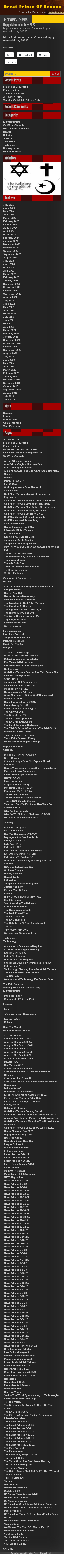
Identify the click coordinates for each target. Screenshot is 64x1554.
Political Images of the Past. (19, 1355)
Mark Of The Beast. (14, 1170)
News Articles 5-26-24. (16, 1276)
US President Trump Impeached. (22, 1520)
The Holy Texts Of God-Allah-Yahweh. (25, 923)
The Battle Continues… (17, 794)
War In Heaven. (12, 626)
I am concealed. (12, 631)
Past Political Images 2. (17, 1352)
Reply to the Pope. (13, 746)
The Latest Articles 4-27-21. (19, 1431)
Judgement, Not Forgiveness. (20, 543)
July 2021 (8, 317)
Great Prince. (11, 678)
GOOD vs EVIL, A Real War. (19, 867)
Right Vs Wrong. (13, 1392)
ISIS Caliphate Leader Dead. (19, 536)
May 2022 (8, 307)
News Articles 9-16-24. (16, 1332)
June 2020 (9, 360)
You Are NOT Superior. (16, 1537)
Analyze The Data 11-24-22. (19, 1045)
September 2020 (12, 350)
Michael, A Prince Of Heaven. (20, 599)
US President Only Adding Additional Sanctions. (31, 1504)
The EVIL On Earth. (14, 916)
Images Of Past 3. (14, 1144)
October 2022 (10, 290)
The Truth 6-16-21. (14, 1458)
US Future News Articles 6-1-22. (21, 1494)
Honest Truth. (11, 877)
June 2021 (9, 320)
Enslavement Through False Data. (23, 1098)
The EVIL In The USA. (16, 1411)
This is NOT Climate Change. (20, 801)
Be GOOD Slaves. (13, 830)
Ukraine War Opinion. (16, 1487)
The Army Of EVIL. (14, 711)
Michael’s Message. (14, 640)
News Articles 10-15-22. (17, 1197)
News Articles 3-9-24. (15, 1253)
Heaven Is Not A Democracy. (19, 596)
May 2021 (8, 323)
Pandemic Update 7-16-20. (18, 787)
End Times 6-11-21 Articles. (19, 662)
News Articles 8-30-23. (16, 1319)
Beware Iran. (11, 1061)
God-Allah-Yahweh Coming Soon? (23, 1111)
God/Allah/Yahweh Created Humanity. (25, 517)
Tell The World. (12, 1401)
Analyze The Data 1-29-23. (18, 1038)
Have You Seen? (13, 1137)
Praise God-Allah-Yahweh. (18, 1359)
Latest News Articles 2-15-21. (20, 1164)
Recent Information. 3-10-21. (20, 702)
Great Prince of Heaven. (16, 128)
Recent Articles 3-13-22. (17, 1365)
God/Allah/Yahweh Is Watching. (21, 520)
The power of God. (14, 560)
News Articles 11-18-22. (17, 1217)
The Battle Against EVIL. (17, 910)
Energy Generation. (15, 952)
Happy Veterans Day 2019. (18, 1134)
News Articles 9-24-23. (16, 1339)
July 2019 (8, 396)
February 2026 (11, 221)
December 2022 (11, 284)
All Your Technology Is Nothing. (22, 949)
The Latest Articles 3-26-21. (19, 1425)
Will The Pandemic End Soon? (21, 817)
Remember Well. (13, 1388)
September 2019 (12, 389)
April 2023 (8, 270)
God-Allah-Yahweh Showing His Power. (26, 510)
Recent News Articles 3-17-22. (20, 1372)
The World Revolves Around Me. (22, 616)
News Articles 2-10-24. (16, 1236)
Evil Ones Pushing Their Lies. (20, 853)
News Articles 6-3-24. (15, 1302)
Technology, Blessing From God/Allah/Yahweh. (30, 969)
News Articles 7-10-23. (16, 1312)
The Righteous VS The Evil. (19, 612)
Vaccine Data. (11, 1524)
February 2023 (11, 277)
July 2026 (8, 204)
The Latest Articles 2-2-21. (18, 1421)
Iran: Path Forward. (14, 634)
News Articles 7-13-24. (16, 1316)
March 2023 (9, 274)
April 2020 (8, 366)
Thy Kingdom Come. (15, 619)
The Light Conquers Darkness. (21, 725)
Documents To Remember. (18, 1091)
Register (8, 413)
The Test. (9, 926)
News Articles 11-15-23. (17, 1213)
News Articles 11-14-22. (17, 1210)
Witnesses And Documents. (19, 1530)
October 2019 (10, 386)
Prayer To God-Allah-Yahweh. (20, 1362)
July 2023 (8, 260)
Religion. (8, 135)
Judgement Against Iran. (17, 637)
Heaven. (7, 131)
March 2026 (9, 218)
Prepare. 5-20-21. (13, 698)
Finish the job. (11, 90)
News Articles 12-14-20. (17, 1223)
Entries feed (10, 419)
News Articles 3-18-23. (16, 1240)
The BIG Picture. (13, 976)
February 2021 (11, 333)
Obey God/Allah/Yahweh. (18, 692)
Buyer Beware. (12, 758)
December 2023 (11, 244)
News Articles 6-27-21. (16, 1299)
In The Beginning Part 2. (17, 1147)
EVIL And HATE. (13, 844)
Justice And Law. (13, 886)
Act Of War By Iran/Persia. (18, 467)
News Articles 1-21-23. (16, 1180)
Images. (7, 1004)
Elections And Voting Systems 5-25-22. (25, 1094)
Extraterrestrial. (11, 122)
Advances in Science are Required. (23, 946)
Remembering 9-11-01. (16, 705)
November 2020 (12, 343)
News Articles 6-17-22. (16, 1289)
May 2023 (8, 267)
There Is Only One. (14, 563)
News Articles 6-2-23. (15, 1293)
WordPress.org (11, 426)
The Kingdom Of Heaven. (18, 606)
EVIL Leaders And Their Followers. (23, 850)
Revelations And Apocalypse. (20, 708)
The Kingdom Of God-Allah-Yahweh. (24, 603)
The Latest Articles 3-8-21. (18, 1428)
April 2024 (8, 231)
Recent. (8, 893)
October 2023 (10, 251)
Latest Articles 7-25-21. (17, 1160)
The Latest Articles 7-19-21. (19, 1438)
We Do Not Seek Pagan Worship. (22, 741)
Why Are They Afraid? (16, 811)
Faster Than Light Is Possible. (21, 774)
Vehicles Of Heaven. (15, 622)
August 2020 (10, 353)
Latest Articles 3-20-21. (17, 1154)
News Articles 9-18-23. (16, 1335)
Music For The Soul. (14, 644)
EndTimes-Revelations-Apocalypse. (24, 665)
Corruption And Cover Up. (18, 1078)
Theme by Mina (46, 1553)
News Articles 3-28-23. (16, 1246)
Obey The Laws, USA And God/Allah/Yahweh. (29, 695)
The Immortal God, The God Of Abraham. (27, 556)
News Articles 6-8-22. (15, 1309)
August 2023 (10, 257)
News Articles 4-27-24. (16, 1260)
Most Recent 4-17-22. (16, 688)
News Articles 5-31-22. (16, 1279)
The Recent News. (14, 1451)
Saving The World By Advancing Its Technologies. (32, 1395)
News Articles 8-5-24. (15, 1326)
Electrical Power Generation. (20, 771)
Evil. (6, 1009)
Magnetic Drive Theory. (17, 784)
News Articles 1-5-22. (15, 1184)
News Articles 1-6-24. (15, 1187)
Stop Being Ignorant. (15, 906)
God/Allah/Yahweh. (13, 125)
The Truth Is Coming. (16, 1468)
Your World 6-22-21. (15, 1543)
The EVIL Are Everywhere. (18, 721)
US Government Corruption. (20, 1014)
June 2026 (9, 208)
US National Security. (16, 1501)
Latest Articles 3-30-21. (17, 1157)
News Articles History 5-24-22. (20, 1345)
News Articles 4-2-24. (15, 1256)
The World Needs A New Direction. (23, 797)
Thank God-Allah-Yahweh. (18, 553)
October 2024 (10, 224)
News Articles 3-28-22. (16, 1243)
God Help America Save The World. (23, 487)
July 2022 (8, 300)
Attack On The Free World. (19, 1058)
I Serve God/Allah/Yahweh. (18, 530)
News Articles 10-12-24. (17, 1190)
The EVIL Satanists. (14, 93)
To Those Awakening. (16, 570)
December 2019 (11, 379)
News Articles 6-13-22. (16, 1283)
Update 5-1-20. (12, 1491)
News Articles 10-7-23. (16, 1207)
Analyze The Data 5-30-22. (18, 1048)
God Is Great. (11, 490)
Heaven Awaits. (12, 778)
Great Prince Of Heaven (33, 7)
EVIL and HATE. (12, 847)
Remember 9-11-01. (14, 1382)
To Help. (8, 1481)
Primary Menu (16, 19)
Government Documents (17, 578)
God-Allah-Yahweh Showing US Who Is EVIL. (29, 1127)
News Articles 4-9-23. (15, 1266)
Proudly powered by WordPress (24, 1553)
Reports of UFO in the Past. (19, 999)
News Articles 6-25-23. (16, 1296)
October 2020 (10, 346)
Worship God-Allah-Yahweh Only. (22, 100)
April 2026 (8, 214)
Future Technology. (15, 956)
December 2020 (11, 340)
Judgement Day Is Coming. (19, 540)
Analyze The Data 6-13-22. (18, 1052)
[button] (5, 178)
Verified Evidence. (14, 573)
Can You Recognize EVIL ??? (20, 834)
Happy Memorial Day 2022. (19, 1131)
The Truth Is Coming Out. (18, 1464)
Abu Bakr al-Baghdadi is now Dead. (24, 464)
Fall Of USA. (11, 484)
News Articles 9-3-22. (15, 1342)
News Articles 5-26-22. (16, 1273)
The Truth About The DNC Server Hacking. (27, 1461)
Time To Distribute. (14, 1477)
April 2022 (8, 310)
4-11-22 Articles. (13, 1035)
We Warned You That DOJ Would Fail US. (27, 1527)
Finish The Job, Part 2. (16, 87)
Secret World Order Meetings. (20, 1398)
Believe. (8, 477)
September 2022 (12, 294)
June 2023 (9, 264)
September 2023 (12, 254)
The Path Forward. (14, 1448)
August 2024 (10, 227)
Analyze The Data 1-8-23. (18, 1042)
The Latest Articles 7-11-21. (19, 1434)
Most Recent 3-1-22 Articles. (19, 1174)
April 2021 (8, 327)
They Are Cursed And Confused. (22, 566)
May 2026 (8, 211)
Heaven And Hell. (13, 593)
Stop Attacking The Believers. (20, 903)
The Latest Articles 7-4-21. (18, 1441)
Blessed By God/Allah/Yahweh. (21, 655)
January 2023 (10, 280)
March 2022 (9, 313)
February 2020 (11, 373)
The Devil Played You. (16, 913)
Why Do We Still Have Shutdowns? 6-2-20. (27, 814)
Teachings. (9, 141)
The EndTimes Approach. (18, 718)
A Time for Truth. (12, 96)
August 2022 (10, 297)
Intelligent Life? (13, 995)
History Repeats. (13, 873)
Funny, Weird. (12, 1104)
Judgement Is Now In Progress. (21, 883)
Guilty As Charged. (14, 870)
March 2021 (9, 330)
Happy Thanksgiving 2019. (19, 527)
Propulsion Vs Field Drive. (18, 791)
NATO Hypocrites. (14, 1177)
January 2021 (10, 336)
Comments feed (12, 422)
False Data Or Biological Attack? (22, 1101)
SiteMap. (8, 1548)
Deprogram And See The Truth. (21, 837)
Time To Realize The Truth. (19, 735)
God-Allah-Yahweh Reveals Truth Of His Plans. (30, 500)
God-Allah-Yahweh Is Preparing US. (23, 452)
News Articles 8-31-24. (16, 1322)
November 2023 (12, 247)
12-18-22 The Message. (17, 652)
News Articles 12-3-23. (16, 1230)
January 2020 (10, 376)
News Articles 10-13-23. (17, 1193)
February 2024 (11, 237)
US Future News (12, 151)
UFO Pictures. (12, 1484)
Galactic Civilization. (15, 1108)
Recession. (10, 1378)
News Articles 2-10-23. (16, 1233)
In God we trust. (13, 533)
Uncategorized (11, 148)
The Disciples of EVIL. (16, 715)
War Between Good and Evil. (20, 933)
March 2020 (9, 369)
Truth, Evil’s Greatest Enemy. (20, 738)
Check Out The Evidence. (18, 1068)
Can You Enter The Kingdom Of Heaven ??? (28, 586)
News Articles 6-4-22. (15, 1306)
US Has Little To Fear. (16, 1497)
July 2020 (8, 356)
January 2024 (10, 241)
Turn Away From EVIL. (16, 929)
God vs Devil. (11, 669)
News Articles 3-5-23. (15, 1250)
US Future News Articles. (17, 1030)
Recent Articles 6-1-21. (16, 1368)
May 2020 (8, 363)
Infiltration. (10, 880)
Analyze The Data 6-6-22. (18, 1055)
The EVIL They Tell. (15, 919)
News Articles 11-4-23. (16, 1220)
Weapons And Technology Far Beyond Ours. (29, 979)
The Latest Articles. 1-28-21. (19, 1444)
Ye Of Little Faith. (13, 1534)
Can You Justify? (13, 1065)
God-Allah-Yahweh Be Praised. (20, 449)
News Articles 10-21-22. (17, 1200)
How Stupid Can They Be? (18, 959)
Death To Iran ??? (14, 480)
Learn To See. (11, 1167)
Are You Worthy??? (15, 827)
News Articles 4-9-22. (15, 1263)
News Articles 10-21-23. (17, 1203)
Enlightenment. (12, 589)
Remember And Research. (18, 1385)
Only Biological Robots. (17, 1349)
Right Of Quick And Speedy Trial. (22, 896)
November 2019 (12, 383)
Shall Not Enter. (12, 900)
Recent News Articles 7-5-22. (20, 1375)
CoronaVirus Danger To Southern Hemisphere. (30, 768)
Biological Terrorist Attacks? (20, 754)
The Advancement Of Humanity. (21, 972)
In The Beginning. (14, 1151)
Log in (7, 416)
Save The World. (12, 1027)
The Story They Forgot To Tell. (21, 1454)
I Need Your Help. (13, 781)
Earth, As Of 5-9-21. (15, 840)
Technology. (10, 145)
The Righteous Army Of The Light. (23, 609)
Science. (8, 138)
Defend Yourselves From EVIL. (21, 659)
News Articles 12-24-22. (17, 1227)
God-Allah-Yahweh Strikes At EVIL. (23, 513)
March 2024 (9, 234)
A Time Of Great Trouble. (18, 461)
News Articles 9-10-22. (16, 1329)
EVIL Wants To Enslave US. (19, 857)
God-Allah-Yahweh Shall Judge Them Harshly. (29, 507)
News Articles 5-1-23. (15, 1269)
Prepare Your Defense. (16, 890)
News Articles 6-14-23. (16, 1286)
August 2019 (10, 393)
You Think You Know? (16, 1540)
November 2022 (12, 287)
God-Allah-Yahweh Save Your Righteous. (27, 503)
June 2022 (9, 303)
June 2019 (9, 399)
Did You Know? (12, 1088)
